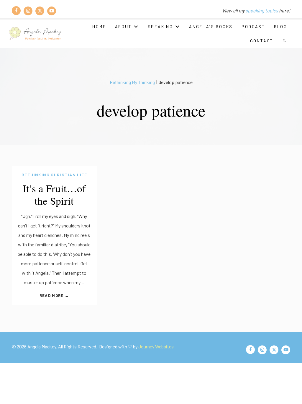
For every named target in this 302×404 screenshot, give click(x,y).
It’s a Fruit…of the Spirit (54, 194)
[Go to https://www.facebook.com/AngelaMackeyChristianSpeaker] (16, 10)
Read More (54, 295)
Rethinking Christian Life (54, 174)
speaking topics (261, 10)
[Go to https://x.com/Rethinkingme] (39, 10)
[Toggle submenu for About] (135, 26)
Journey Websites (156, 346)
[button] (284, 41)
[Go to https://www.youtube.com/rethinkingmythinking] (51, 10)
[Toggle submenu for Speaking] (177, 26)
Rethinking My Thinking (132, 82)
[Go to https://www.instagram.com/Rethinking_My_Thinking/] (28, 10)
